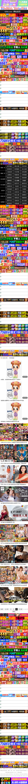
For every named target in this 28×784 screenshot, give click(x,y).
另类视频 (24, 174)
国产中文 (9, 200)
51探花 (24, 189)
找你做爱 (24, 177)
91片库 (9, 192)
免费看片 (3, 202)
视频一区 (3, 167)
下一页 (20, 609)
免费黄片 (24, 194)
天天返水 (24, 186)
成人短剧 (24, 200)
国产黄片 (9, 194)
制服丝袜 (17, 174)
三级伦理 (9, 172)
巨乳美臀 (24, 172)
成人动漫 (24, 169)
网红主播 (17, 166)
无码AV (3, 190)
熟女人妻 (17, 194)
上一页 (6, 609)
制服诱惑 (24, 197)
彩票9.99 (9, 186)
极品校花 (9, 203)
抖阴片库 (3, 196)
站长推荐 (3, 179)
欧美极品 (17, 169)
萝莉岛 (24, 192)
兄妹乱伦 (17, 200)
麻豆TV (17, 189)
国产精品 (9, 166)
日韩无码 (24, 203)
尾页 (14, 611)
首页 (2, 609)
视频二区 (3, 173)
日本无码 (24, 166)
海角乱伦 (17, 197)
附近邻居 (9, 177)
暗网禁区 (9, 197)
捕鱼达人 (9, 183)
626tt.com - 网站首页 (13, 12)
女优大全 (17, 192)
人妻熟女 (9, 174)
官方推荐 (3, 184)
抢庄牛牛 (17, 183)
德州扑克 (24, 183)
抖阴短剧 (17, 203)
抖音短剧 (9, 189)
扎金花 (17, 186)
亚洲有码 (9, 169)
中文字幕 (17, 172)
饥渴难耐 (17, 177)
